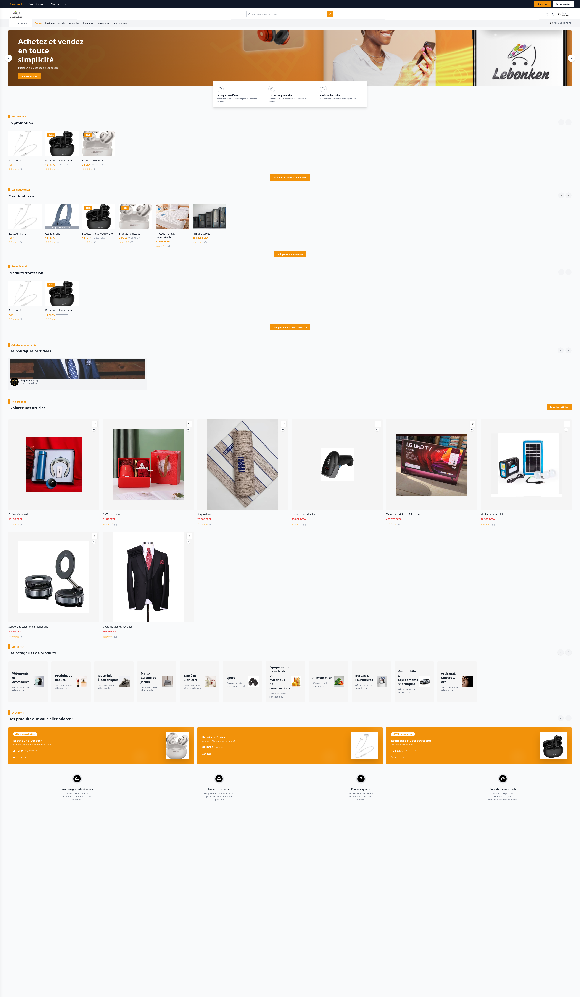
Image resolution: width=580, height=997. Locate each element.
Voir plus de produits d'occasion (290, 327)
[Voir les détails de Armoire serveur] (221, 215)
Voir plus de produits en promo (290, 177)
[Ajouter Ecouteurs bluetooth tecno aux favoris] (74, 136)
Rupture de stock (62, 227)
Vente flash (74, 22)
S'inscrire (542, 4)
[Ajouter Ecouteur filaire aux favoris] (37, 136)
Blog (53, 4)
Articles (62, 22)
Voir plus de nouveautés (290, 254)
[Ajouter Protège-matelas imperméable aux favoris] (184, 209)
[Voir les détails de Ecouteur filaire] (37, 142)
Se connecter (563, 4)
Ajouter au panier (25, 154)
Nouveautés (103, 22)
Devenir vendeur (17, 4)
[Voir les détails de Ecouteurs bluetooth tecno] (74, 142)
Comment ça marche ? (37, 4)
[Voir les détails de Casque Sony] (74, 215)
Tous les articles (559, 407)
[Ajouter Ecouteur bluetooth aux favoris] (111, 136)
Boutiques (50, 22)
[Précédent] (8, 58)
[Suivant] (571, 58)
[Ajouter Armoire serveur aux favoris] (221, 209)
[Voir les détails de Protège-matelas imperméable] (184, 215)
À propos (62, 4)
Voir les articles (29, 76)
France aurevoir (120, 22)
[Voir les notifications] (553, 14)
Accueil (38, 22)
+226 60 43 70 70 (562, 22)
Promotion (88, 22)
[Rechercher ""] (330, 14)
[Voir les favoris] (547, 14)
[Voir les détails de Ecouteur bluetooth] (111, 142)
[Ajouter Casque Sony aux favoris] (74, 209)
